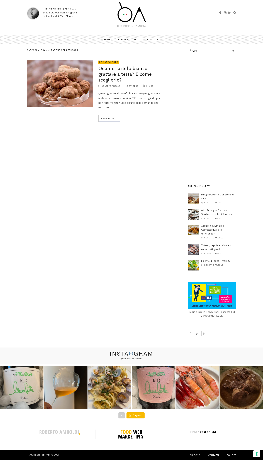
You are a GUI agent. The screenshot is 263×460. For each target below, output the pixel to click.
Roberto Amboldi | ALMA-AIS (59, 9)
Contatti (153, 39)
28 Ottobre (132, 86)
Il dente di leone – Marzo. (215, 260)
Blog (138, 39)
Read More (109, 118)
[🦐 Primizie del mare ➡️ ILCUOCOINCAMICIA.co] (197, 387)
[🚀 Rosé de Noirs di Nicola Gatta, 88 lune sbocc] (153, 387)
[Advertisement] (212, 119)
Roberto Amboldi (111, 86)
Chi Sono (195, 455)
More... (69, 16)
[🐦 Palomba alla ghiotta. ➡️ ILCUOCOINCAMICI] (241, 387)
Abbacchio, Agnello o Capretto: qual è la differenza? (213, 229)
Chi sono (122, 39)
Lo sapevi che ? (108, 62)
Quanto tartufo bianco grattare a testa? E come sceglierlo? (125, 74)
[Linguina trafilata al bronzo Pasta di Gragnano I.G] (109, 387)
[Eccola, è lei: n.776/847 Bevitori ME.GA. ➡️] (21, 387)
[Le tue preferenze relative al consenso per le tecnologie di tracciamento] (256, 453)
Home (107, 39)
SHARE (150, 86)
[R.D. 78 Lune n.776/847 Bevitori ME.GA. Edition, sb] (65, 387)
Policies (231, 455)
